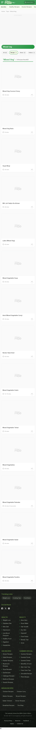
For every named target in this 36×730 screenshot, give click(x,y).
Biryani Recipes (21, 696)
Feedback (26, 720)
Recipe (14, 52)
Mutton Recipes (8, 696)
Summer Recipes (26, 654)
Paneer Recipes (8, 660)
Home (3, 11)
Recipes (3, 7)
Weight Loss (6, 598)
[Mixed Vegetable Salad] (18, 525)
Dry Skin (23, 630)
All (5, 52)
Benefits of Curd (26, 664)
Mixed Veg (13, 11)
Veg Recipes (6, 651)
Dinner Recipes (8, 654)
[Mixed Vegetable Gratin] (18, 375)
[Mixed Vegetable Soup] (18, 263)
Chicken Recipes (8, 691)
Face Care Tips (26, 670)
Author (12, 723)
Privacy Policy (8, 720)
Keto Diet (6, 626)
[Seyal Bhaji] (18, 151)
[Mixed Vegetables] (18, 450)
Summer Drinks (25, 660)
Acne (22, 643)
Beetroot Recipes (8, 679)
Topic (7, 11)
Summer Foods (25, 657)
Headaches (6, 645)
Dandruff (23, 633)
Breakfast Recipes (8, 705)
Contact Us (20, 723)
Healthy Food (7, 638)
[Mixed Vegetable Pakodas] (18, 487)
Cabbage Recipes (8, 676)
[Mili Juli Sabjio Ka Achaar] (18, 188)
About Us (17, 720)
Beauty (22, 617)
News (22, 52)
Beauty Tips (25, 639)
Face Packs (24, 636)
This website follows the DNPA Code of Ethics (18, 713)
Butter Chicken (7, 701)
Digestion (6, 642)
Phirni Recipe (25, 677)
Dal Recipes (6, 672)
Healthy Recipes (14, 7)
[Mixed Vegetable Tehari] (18, 412)
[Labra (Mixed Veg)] (18, 226)
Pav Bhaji (20, 705)
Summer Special (26, 651)
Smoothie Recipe (26, 673)
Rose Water (24, 623)
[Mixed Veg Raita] (18, 113)
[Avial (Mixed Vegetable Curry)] (18, 300)
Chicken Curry (21, 691)
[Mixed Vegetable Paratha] (18, 562)
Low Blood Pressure (6, 634)
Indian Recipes (7, 688)
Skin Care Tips (25, 667)
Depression (6, 630)
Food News (27, 598)
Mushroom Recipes (6, 665)
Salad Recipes (7, 657)
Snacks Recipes (27, 7)
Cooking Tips (17, 598)
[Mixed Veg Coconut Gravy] (18, 76)
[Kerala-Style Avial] (18, 338)
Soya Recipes (7, 669)
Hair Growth (24, 626)
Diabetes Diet (7, 623)
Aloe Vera (24, 620)
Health (4, 617)
